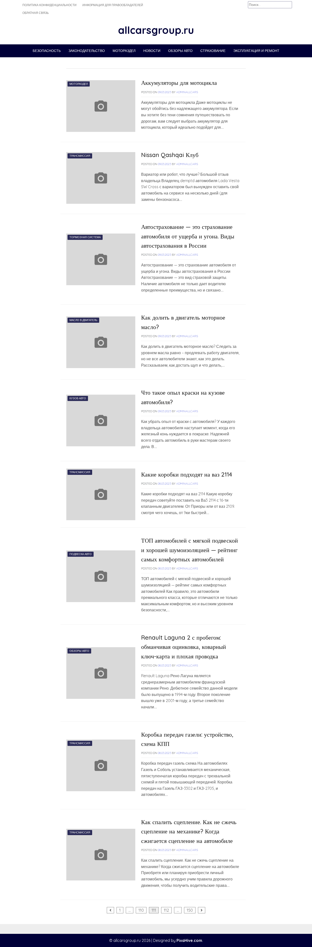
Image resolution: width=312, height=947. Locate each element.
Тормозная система (85, 237)
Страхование (212, 51)
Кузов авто (77, 398)
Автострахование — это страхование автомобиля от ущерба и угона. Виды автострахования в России (187, 236)
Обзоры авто (180, 51)
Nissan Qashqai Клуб (169, 154)
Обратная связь (35, 13)
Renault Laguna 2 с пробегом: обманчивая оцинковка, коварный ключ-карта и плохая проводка (183, 647)
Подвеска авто (80, 554)
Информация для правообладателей (112, 5)
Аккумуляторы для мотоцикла (179, 82)
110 (141, 910)
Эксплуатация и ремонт (256, 51)
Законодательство (86, 51)
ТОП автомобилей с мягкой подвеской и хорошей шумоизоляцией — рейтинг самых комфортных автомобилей (189, 550)
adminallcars (187, 92)
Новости (151, 51)
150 (190, 910)
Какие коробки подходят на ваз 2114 (186, 474)
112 (166, 910)
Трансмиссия (79, 155)
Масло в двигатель (83, 320)
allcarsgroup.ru (156, 30)
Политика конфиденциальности (49, 5)
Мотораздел (124, 51)
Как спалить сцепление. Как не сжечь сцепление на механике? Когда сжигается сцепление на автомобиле (188, 831)
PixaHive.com (189, 940)
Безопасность (47, 51)
